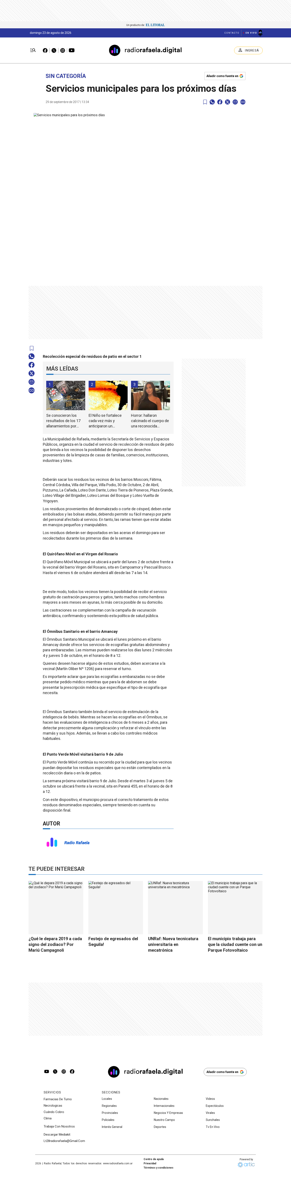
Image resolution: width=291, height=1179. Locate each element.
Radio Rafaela (76, 842)
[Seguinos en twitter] (55, 1072)
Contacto (231, 33)
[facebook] (219, 102)
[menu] (33, 50)
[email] (235, 102)
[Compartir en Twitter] (227, 102)
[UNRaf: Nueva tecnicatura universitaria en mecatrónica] (175, 907)
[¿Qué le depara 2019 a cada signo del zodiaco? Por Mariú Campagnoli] (56, 907)
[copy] (242, 102)
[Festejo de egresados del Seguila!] (115, 907)
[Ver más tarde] (205, 102)
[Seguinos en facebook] (72, 1072)
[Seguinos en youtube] (46, 1072)
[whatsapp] (212, 102)
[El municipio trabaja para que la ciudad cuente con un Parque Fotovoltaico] (235, 907)
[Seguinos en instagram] (63, 1072)
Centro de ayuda (154, 1159)
